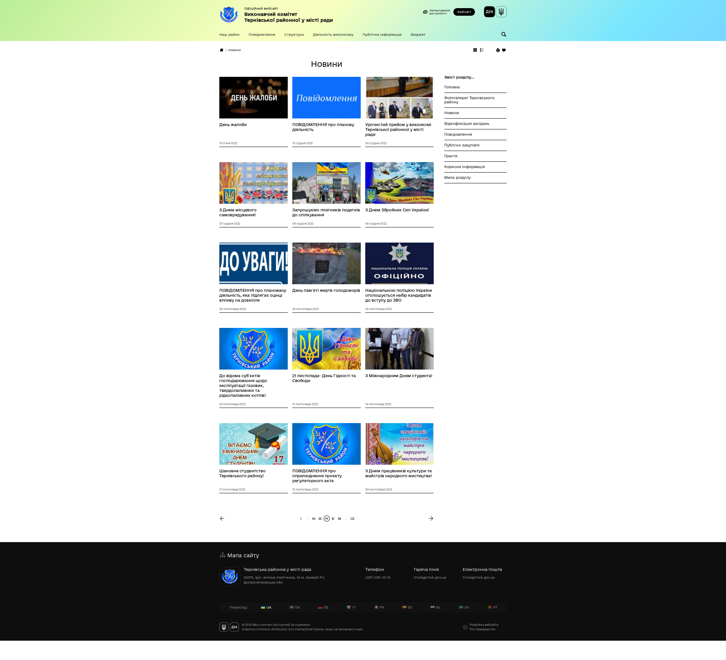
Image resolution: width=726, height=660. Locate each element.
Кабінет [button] (464, 12)
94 (313, 518)
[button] (229, 34)
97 (333, 518)
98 (339, 518)
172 (352, 518)
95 (320, 518)
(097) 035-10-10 (377, 577)
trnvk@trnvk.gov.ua (430, 577)
